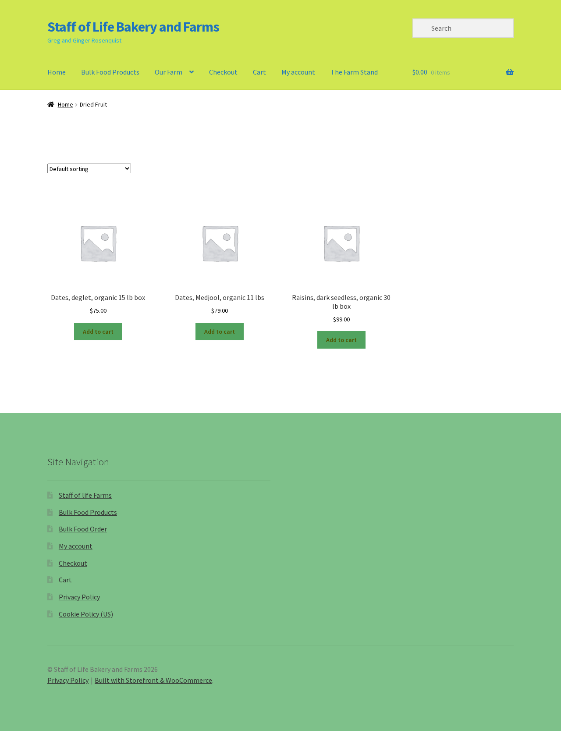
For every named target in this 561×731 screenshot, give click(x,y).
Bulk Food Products (110, 72)
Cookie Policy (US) (86, 614)
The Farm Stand (354, 72)
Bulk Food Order (83, 528)
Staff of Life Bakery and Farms (133, 27)
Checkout (223, 72)
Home (56, 72)
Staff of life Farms (85, 495)
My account (298, 72)
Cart (259, 72)
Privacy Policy (79, 596)
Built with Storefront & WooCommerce (153, 680)
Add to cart (98, 331)
